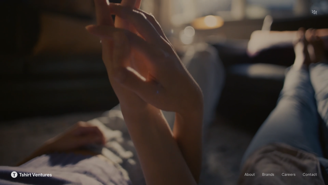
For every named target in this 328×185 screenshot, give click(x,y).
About (249, 174)
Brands (268, 174)
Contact (310, 174)
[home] (31, 174)
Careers (288, 174)
